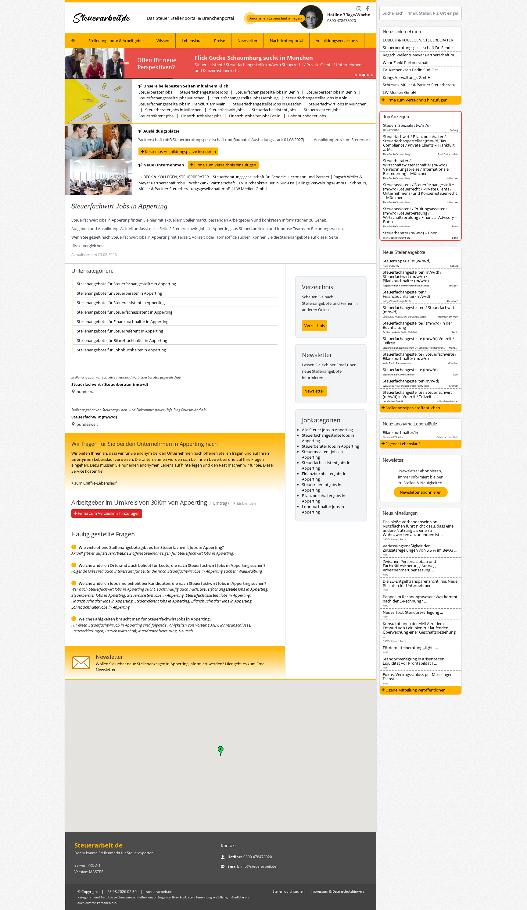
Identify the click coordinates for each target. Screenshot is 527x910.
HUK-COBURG (391, 130)
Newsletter (247, 40)
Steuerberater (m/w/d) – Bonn (410, 233)
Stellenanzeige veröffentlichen (412, 408)
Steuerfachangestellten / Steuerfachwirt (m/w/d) (418, 310)
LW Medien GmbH (250, 188)
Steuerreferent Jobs (156, 116)
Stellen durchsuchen (289, 891)
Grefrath (453, 385)
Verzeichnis (314, 325)
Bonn (455, 226)
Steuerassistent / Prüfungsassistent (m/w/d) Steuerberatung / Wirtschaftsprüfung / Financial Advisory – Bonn (420, 215)
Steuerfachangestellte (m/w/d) (410, 369)
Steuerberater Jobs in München (173, 109)
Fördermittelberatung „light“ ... (410, 647)
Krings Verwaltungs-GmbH (322, 183)
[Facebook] (367, 9)
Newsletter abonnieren (421, 492)
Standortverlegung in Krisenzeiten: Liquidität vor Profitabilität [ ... (414, 661)
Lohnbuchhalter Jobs (307, 116)
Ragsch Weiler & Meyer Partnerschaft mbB (421, 55)
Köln (455, 374)
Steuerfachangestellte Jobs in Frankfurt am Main (181, 104)
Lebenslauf (192, 40)
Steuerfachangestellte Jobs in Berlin (267, 92)
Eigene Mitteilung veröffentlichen (415, 690)
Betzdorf (453, 285)
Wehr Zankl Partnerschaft (212, 183)
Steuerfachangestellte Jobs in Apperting (233, 589)
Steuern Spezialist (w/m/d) (407, 125)
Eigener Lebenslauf (402, 443)
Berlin (455, 332)
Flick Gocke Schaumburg (396, 154)
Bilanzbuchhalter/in (400, 432)
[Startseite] (101, 18)
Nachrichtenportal (286, 40)
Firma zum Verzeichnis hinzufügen (224, 165)
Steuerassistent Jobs (322, 109)
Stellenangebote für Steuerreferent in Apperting (120, 331)
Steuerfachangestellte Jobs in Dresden (267, 104)
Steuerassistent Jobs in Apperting (155, 595)
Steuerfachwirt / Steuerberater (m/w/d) (109, 384)
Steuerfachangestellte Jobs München (171, 98)
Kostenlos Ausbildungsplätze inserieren (180, 151)
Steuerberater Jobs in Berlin (331, 92)
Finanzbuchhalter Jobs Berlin (255, 116)
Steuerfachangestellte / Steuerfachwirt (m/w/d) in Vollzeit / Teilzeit (417, 394)
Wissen (162, 40)
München (452, 178)
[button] (221, 751)
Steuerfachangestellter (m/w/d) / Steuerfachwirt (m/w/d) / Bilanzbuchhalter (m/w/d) (412, 276)
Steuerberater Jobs (155, 92)
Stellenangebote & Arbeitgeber (116, 40)
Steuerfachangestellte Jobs (204, 92)
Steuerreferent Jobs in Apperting (161, 601)
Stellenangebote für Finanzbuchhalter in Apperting (122, 321)
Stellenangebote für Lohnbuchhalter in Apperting (121, 350)
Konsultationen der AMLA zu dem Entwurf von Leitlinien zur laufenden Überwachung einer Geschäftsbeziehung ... (419, 630)
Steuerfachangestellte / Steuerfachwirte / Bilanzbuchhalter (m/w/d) (420, 356)
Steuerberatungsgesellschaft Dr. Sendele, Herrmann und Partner (271, 177)
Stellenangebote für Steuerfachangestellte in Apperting (126, 283)
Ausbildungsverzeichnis (337, 40)
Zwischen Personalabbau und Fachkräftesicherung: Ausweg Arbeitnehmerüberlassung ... (409, 566)
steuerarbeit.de (115, 553)
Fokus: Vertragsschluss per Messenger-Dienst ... (418, 676)
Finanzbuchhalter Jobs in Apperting (102, 601)
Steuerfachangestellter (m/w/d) (411, 381)
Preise (219, 40)
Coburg (454, 130)
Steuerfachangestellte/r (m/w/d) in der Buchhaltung (417, 325)
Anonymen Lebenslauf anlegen (275, 18)
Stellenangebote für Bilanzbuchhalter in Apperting (122, 340)
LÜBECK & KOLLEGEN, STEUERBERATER (173, 177)
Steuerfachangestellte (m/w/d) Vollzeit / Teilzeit (418, 341)
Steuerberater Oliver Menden (398, 374)
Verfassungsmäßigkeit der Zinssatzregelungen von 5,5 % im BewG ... (420, 548)
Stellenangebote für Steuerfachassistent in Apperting (124, 312)
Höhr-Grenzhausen (447, 401)
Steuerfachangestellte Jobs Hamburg (245, 98)
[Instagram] (359, 9)
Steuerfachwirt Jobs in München (338, 104)
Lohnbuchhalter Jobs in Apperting (100, 607)
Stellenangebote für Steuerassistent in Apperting (121, 302)
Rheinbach (452, 301)
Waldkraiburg (250, 571)
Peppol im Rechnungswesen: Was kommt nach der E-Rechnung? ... (420, 599)
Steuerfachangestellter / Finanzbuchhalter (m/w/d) (406, 294)
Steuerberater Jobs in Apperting (98, 595)
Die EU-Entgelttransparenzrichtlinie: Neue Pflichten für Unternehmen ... (420, 583)
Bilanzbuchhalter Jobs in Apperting (221, 601)
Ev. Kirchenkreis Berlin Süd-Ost (266, 183)
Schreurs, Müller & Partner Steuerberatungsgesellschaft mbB (437, 84)
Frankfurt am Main (448, 154)
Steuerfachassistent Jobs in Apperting (218, 595)
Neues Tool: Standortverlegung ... (413, 612)
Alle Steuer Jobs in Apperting (327, 429)
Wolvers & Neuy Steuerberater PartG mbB (406, 385)
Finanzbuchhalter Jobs (201, 116)
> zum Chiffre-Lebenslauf (94, 483)
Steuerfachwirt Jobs (226, 109)
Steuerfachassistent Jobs (274, 109)
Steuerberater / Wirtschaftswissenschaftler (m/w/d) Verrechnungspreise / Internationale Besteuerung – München (416, 167)
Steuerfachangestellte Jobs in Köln (316, 98)
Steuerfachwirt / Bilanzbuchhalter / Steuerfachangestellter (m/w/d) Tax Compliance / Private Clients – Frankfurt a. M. (419, 143)
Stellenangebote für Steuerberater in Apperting (119, 293)
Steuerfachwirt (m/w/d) (94, 417)
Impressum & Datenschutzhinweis (337, 891)
